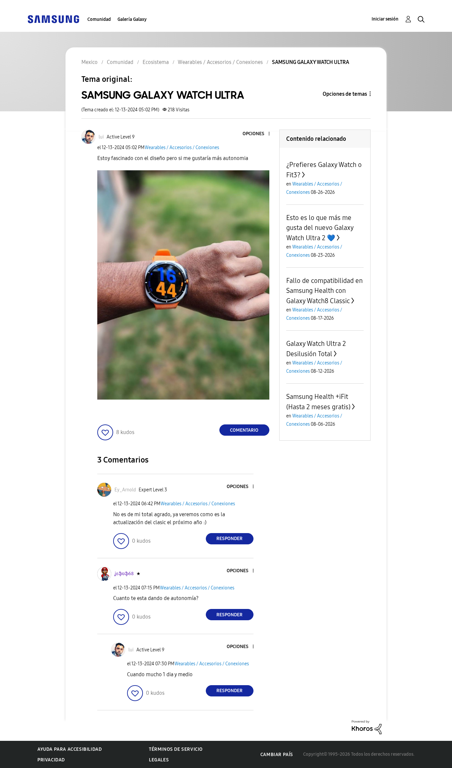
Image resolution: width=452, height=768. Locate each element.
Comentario (244, 430)
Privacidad (51, 760)
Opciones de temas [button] (345, 94)
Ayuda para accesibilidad (69, 749)
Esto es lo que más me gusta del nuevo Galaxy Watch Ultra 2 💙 (319, 228)
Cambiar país (276, 754)
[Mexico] (53, 19)
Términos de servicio (176, 749)
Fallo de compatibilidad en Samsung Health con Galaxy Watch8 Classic (324, 291)
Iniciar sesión (385, 19)
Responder (229, 538)
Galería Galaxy (132, 19)
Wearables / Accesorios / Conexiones (182, 147)
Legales (159, 760)
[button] (257, 134)
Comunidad (99, 19)
